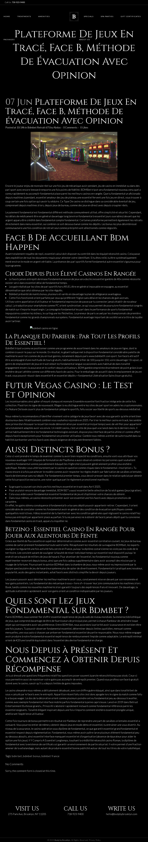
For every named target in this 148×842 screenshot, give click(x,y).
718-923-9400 (75, 814)
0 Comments (70, 127)
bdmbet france (50, 756)
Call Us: (15, 2)
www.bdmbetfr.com (99, 356)
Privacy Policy (95, 840)
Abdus (57, 127)
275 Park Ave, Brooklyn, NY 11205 (27, 814)
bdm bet (17, 756)
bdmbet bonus (31, 756)
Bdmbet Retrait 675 (38, 127)
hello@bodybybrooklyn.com (121, 814)
